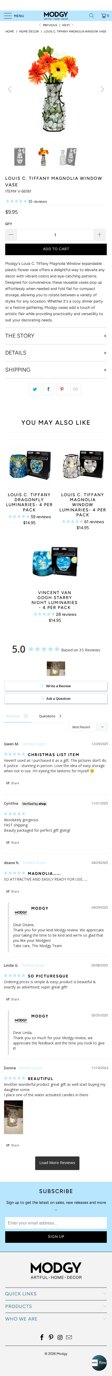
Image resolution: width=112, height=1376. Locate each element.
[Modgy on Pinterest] (51, 1338)
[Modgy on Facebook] (42, 1338)
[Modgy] (56, 15)
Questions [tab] (47, 716)
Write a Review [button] (58, 686)
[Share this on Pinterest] (62, 389)
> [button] (57, 1163)
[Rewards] (99, 1363)
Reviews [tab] (13, 716)
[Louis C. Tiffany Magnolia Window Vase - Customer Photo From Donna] (56, 669)
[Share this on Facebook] (48, 389)
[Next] (101, 89)
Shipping (17, 370)
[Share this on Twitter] (34, 389)
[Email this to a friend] (75, 389)
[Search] (93, 15)
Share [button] (14, 783)
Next (66, 25)
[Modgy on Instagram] (60, 1338)
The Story (19, 336)
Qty (8, 224)
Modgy (62, 1354)
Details (15, 353)
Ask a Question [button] (58, 698)
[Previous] (10, 89)
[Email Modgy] (69, 1338)
